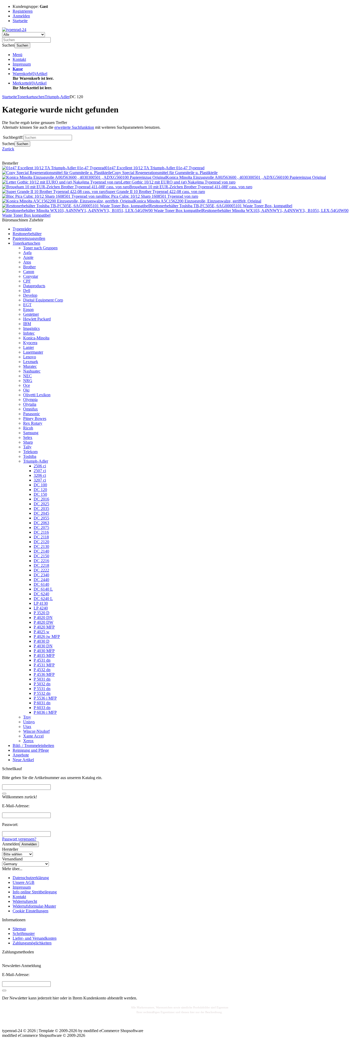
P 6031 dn (42, 703)
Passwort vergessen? (19, 839)
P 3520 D (41, 613)
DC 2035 (41, 508)
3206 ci (40, 475)
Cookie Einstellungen (30, 911)
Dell (26, 290)
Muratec (30, 366)
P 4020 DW (43, 622)
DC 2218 (41, 565)
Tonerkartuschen (26, 243)
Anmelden (29, 844)
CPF (27, 281)
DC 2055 (41, 518)
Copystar (30, 276)
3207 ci (40, 480)
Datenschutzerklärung (31, 877)
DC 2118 (41, 537)
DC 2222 (41, 570)
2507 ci (40, 470)
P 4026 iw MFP (47, 636)
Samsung (30, 432)
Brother (29, 267)
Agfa (27, 252)
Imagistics (31, 328)
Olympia (30, 399)
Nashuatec (31, 371)
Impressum (22, 64)
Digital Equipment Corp (43, 300)
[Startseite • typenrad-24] (14, 29)
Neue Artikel (23, 759)
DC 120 (40, 489)
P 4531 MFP (44, 665)
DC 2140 (41, 551)
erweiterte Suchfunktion (74, 127)
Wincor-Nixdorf (36, 731)
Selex (27, 437)
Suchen (22, 45)
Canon (28, 271)
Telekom (30, 451)
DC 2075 (41, 527)
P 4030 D (41, 641)
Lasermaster (33, 352)
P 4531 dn (42, 660)
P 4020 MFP (44, 627)
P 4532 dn (42, 669)
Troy (27, 717)
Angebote (21, 755)
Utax (27, 726)
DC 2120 (41, 541)
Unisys (29, 722)
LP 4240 (41, 608)
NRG (27, 380)
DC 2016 (41, 499)
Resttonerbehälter (27, 233)
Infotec (29, 333)
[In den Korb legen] (4, 793)
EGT (27, 305)
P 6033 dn (42, 707)
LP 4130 (41, 603)
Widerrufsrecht (25, 901)
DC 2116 (41, 532)
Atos (27, 262)
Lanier (28, 347)
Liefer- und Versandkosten (35, 938)
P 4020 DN (43, 617)
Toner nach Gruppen (40, 248)
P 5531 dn (42, 688)
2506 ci (40, 466)
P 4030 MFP (44, 650)
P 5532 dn (42, 693)
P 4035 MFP (44, 655)
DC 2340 (41, 575)
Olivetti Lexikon (36, 395)
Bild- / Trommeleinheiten (33, 745)
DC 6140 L (43, 589)
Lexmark (30, 361)
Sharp (28, 442)
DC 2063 (41, 523)
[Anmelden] (4, 990)
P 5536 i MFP (45, 698)
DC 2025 (41, 504)
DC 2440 (41, 579)
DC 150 (40, 494)
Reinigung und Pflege (31, 750)
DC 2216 (41, 560)
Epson (28, 309)
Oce (26, 385)
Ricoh (28, 428)
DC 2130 (41, 546)
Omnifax (30, 409)
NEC (27, 376)
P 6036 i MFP (45, 712)
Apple (28, 257)
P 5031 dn (42, 679)
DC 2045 (41, 513)
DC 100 (40, 485)
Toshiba (29, 456)
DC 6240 (41, 594)
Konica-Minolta (36, 338)
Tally (27, 447)
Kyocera (30, 342)
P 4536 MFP (44, 674)
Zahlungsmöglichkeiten (32, 943)
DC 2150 (41, 556)
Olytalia (29, 404)
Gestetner (31, 314)
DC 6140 (41, 584)
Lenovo (29, 357)
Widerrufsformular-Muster (34, 906)
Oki (26, 390)
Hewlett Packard (37, 319)
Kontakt (19, 59)
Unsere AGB (23, 882)
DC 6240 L (43, 598)
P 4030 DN (43, 646)
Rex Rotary (32, 423)
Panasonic (31, 414)
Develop (30, 295)
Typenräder (22, 229)
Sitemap (19, 929)
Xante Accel (33, 736)
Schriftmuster (24, 933)
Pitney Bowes (34, 418)
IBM (27, 323)
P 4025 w (41, 632)
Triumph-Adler (35, 461)
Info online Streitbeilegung (35, 892)
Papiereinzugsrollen (29, 238)
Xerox (28, 741)
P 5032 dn (42, 684)
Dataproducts (34, 286)
